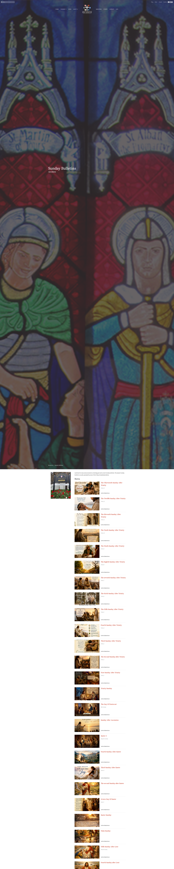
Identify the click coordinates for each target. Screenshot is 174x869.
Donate (160, 2)
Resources (50, 465)
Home (57, 9)
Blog (152, 2)
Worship (63, 9)
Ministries (99, 9)
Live (117, 9)
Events (105, 9)
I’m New (165, 2)
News (156, 2)
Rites (70, 9)
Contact (111, 9)
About (75, 9)
